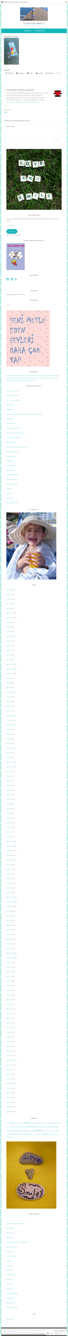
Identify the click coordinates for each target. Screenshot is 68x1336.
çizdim (24, 380)
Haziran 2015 (10, 850)
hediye (32, 1126)
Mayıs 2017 (9, 771)
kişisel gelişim (16, 1131)
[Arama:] (34, 305)
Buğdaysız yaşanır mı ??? (13, 451)
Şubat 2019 (9, 692)
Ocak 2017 (9, 790)
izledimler (26, 378)
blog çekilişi (33, 1123)
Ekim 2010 (9, 1102)
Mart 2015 (9, 864)
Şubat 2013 (9, 981)
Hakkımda (27, 31)
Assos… (7, 111)
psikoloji (13, 1134)
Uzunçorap (9, 1265)
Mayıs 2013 (9, 967)
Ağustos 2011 (10, 1055)
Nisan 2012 (9, 1018)
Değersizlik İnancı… (12, 456)
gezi (23, 1127)
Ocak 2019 (9, 697)
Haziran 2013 (10, 962)
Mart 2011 (9, 1079)
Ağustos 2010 (10, 1111)
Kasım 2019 (9, 650)
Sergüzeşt (9, 409)
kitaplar (9, 1131)
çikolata (50, 1134)
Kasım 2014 (9, 883)
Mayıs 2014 (9, 911)
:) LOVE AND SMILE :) (34, 23)
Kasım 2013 (9, 939)
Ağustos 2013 (10, 953)
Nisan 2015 (9, 860)
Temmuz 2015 (10, 846)
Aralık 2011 (9, 1037)
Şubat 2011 (9, 1083)
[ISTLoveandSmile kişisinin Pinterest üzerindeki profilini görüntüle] (12, 279)
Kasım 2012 (9, 995)
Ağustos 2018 (10, 715)
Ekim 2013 (9, 944)
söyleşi (15, 380)
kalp (48, 1126)
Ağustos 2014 (10, 897)
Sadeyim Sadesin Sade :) (13, 428)
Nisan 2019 (9, 683)
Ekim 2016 (9, 804)
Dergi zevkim (10, 461)
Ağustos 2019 (10, 664)
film (16, 1127)
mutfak (44, 1130)
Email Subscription (34, 215)
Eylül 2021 (9, 608)
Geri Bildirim (9, 405)
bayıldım (17, 375)
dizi (47, 1123)
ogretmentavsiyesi (11, 1247)
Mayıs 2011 (9, 1069)
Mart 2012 (9, 1023)
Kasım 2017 (9, 748)
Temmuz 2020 (10, 618)
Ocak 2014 (9, 930)
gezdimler (56, 375)
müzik (52, 1130)
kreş (33, 1130)
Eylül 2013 (9, 948)
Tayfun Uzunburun (11, 1256)
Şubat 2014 (9, 925)
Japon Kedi (9, 1284)
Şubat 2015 (9, 869)
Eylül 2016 (9, 809)
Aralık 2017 (9, 743)
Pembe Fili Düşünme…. (13, 475)
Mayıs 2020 (9, 622)
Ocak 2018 (9, 739)
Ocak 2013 (9, 986)
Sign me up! (11, 231)
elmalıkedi (9, 1270)
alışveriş (13, 1122)
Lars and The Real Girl (12, 395)
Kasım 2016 (9, 799)
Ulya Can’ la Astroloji (12, 484)
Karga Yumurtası (11, 423)
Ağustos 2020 (10, 613)
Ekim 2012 (9, 1000)
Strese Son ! (9, 493)
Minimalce (9, 1251)
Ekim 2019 (9, 655)
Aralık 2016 (9, 795)
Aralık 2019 (9, 646)
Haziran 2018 (10, 725)
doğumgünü (52, 1123)
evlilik (60, 1123)
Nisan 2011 (9, 1074)
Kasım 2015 (9, 827)
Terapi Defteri (10, 1298)
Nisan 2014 (9, 916)
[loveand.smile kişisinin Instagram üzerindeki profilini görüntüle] (8, 279)
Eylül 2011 (9, 1051)
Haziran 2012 (10, 1014)
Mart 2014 (9, 920)
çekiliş (45, 1134)
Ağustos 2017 (10, 762)
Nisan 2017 (9, 776)
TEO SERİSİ (9, 419)
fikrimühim (11, 1126)
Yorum (57, 139)
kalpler (51, 1127)
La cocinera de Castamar (13, 437)
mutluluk (48, 1130)
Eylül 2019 (9, 659)
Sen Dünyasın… (10, 470)
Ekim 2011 (9, 1046)
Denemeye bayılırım (12, 479)
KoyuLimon (9, 1279)
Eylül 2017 (9, 757)
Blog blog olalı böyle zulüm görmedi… (17, 447)
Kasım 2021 (9, 599)
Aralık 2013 (9, 934)
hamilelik (27, 1127)
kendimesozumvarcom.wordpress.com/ (18, 1242)
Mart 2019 (9, 687)
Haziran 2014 (10, 906)
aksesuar (8, 1123)
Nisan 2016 (9, 818)
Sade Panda (9, 1289)
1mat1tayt (9, 1261)
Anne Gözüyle (10, 1303)
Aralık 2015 (9, 823)
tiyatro (33, 1134)
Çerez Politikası (41, 1333)
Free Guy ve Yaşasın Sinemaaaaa (15, 433)
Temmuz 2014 (10, 902)
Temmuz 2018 (10, 720)
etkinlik (56, 1123)
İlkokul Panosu (10, 1233)
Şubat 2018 (9, 734)
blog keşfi (42, 375)
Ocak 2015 (9, 874)
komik (30, 1130)
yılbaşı (41, 1134)
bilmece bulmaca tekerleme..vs (29, 375)
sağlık (18, 1134)
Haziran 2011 (10, 1065)
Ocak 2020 (9, 641)
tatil (31, 1134)
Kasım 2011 (9, 1042)
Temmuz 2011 (10, 1060)
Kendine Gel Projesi (12, 1293)
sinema (27, 1134)
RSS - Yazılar (9, 1319)
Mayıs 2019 (9, 678)
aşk (23, 1123)
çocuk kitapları (56, 1134)
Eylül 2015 (9, 836)
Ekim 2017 (9, 753)
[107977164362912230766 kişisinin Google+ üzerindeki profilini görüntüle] (16, 279)
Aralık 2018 (9, 701)
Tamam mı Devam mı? (12, 391)
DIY (46, 375)
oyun (56, 378)
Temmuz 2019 (10, 669)
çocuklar (8, 1137)
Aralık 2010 (9, 1093)
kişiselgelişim (24, 1131)
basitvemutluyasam (12, 1307)
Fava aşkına (9, 498)
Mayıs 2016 (9, 813)
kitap (55, 1126)
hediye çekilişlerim (17, 378)
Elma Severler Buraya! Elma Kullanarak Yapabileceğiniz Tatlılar (24, 414)
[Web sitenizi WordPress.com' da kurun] (34, 2)
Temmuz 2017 (10, 767)
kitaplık (52, 378)
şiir (13, 1137)
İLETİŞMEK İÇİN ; (39, 31)
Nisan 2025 (9, 590)
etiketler (50, 375)
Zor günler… (10, 489)
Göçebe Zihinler (11, 1275)
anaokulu (19, 1123)
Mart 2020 (9, 632)
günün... (9, 378)
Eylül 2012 (9, 1004)
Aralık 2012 (9, 990)
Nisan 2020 (9, 627)
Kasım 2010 (9, 1097)
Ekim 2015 (9, 832)
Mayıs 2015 (9, 855)
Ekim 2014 (9, 888)
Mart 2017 (9, 781)
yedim (19, 380)
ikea (45, 1127)
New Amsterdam (11, 442)
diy (45, 1123)
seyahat (22, 1134)
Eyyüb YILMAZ (10, 1228)
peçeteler (9, 380)
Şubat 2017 (9, 785)
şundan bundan (30, 380)
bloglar (27, 1122)
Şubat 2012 (9, 1027)
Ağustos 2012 (10, 1009)
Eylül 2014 (9, 892)
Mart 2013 (9, 976)
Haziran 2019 (10, 673)
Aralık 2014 (9, 878)
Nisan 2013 (9, 972)
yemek (37, 1134)
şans (11, 1137)
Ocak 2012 (9, 1032)
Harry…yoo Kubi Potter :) (13, 400)
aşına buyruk (9, 1237)
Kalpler (47, 378)
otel (54, 1130)
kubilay (38, 1130)
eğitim (7, 1126)
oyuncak (8, 1134)
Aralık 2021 (9, 594)
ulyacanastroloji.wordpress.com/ (15, 1223)
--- (7, 1219)
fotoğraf (19, 1127)
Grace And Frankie (11, 465)
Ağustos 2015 (10, 841)
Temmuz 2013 (10, 958)
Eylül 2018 (9, 711)
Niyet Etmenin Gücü (12, 503)
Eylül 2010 (9, 1107)
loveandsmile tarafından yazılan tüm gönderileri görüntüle (23, 102)
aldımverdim (10, 375)
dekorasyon (40, 1123)
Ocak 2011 (9, 1088)
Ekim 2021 (9, 604)
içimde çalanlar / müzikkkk (37, 378)
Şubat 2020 (9, 636)
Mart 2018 (9, 729)
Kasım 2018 (9, 706)
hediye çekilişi (39, 1127)
